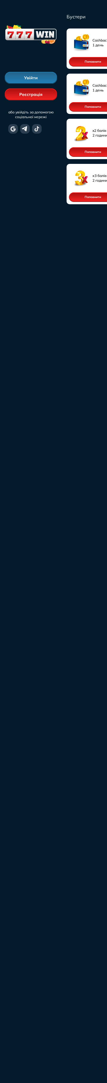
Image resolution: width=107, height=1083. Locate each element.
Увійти (31, 77)
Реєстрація (31, 94)
